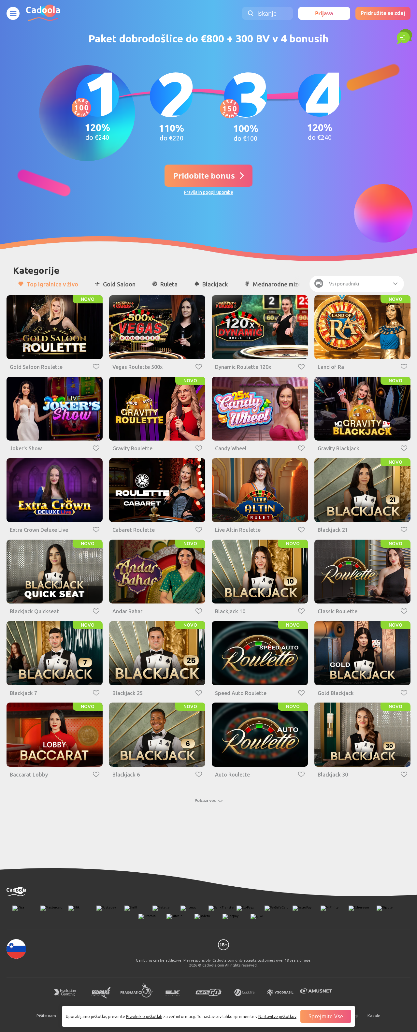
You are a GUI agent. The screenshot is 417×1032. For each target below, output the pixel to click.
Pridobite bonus (204, 175)
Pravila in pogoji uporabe (208, 192)
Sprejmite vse (326, 1016)
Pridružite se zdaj (383, 13)
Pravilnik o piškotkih (144, 1016)
